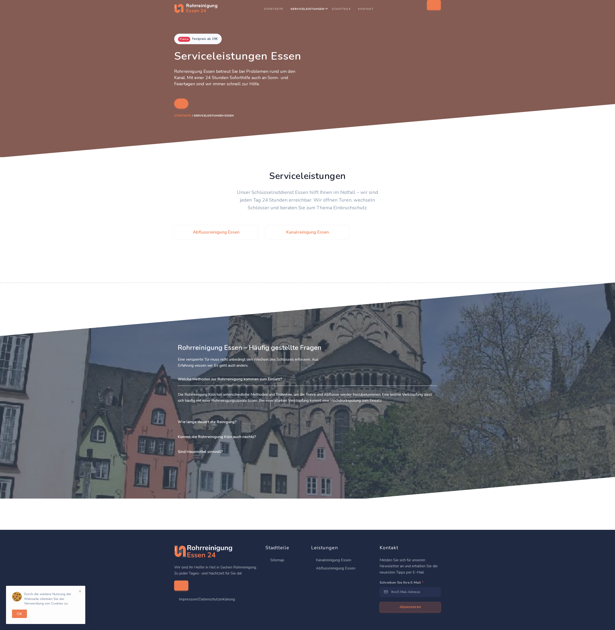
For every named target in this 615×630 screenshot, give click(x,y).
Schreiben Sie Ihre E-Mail (401, 582)
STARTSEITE (273, 9)
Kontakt (365, 9)
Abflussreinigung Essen (335, 568)
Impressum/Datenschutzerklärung (207, 599)
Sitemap (276, 560)
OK (19, 614)
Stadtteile (341, 9)
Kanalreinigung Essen (333, 560)
